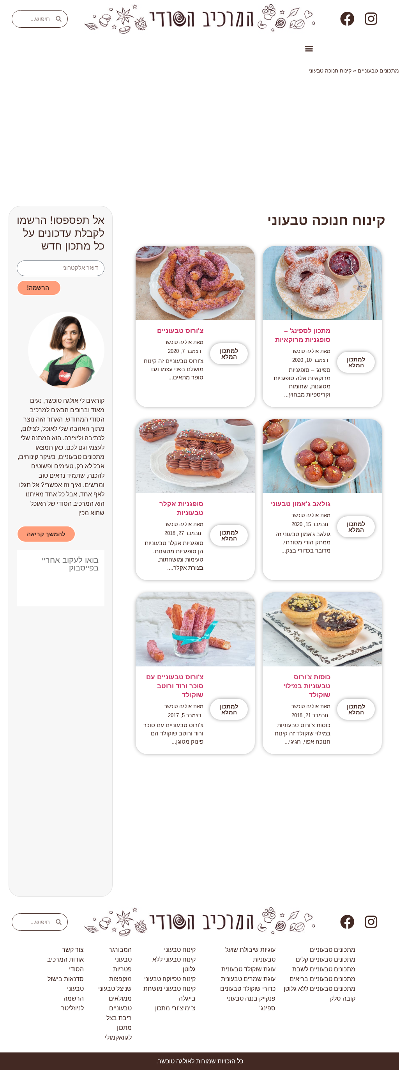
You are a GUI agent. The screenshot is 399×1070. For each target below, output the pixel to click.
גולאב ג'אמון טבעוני (300, 504)
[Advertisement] (199, 137)
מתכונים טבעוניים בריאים (322, 979)
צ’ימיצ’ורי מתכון (175, 1008)
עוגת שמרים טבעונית (248, 979)
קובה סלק (342, 998)
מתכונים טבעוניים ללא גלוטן (319, 988)
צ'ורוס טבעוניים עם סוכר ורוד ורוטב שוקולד (174, 686)
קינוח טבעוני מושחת (169, 988)
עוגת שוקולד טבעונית (248, 969)
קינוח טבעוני (180, 949)
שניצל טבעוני (115, 988)
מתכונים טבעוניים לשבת (323, 969)
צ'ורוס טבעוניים (180, 331)
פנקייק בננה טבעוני (251, 998)
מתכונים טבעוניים (378, 70)
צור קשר (73, 949)
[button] (308, 48)
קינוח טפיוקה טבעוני (170, 979)
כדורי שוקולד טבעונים (247, 988)
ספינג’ (267, 1008)
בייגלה (187, 998)
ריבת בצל (119, 1018)
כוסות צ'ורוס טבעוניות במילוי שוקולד (306, 686)
